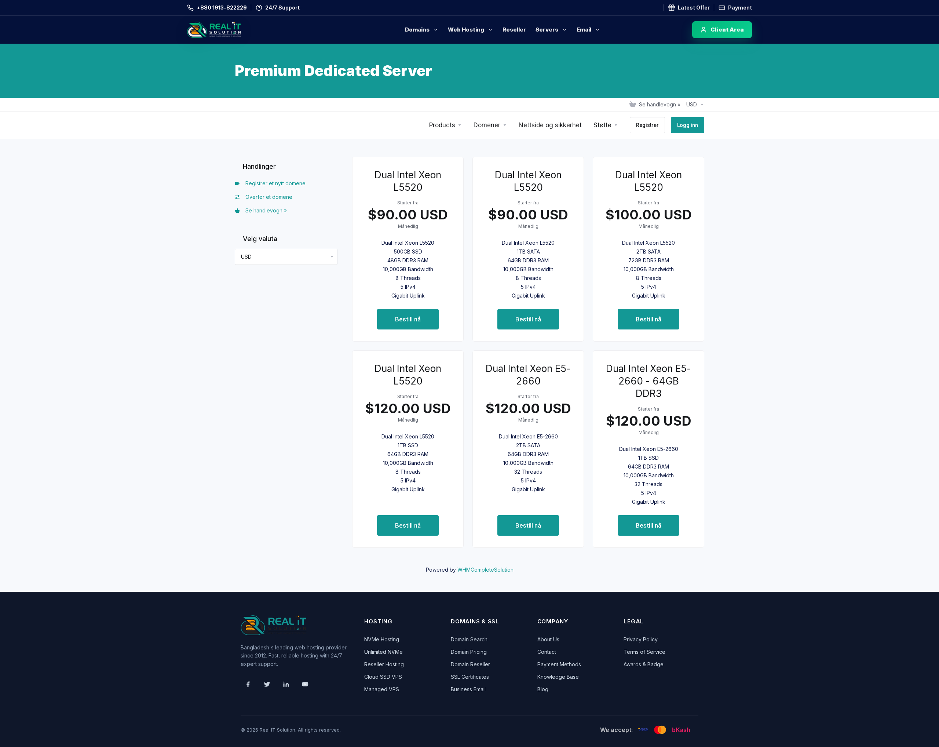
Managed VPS (381, 689)
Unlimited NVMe (383, 652)
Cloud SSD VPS (383, 677)
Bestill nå (408, 319)
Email (584, 29)
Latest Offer (694, 7)
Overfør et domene (267, 197)
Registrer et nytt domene (274, 183)
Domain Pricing (469, 652)
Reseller (514, 29)
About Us (548, 639)
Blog (542, 689)
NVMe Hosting (381, 639)
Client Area (727, 29)
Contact (546, 652)
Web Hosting (466, 29)
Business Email (468, 689)
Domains (417, 29)
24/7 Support (282, 7)
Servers (547, 29)
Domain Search (469, 639)
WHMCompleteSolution (485, 569)
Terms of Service (644, 652)
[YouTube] (305, 684)
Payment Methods (559, 664)
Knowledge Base (558, 677)
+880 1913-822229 (222, 7)
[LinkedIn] (286, 684)
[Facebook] (248, 684)
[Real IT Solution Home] (229, 30)
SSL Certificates (470, 677)
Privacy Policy (641, 639)
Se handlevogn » (264, 210)
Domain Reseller (470, 664)
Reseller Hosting (384, 664)
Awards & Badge (644, 664)
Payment (740, 7)
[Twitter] (267, 684)
